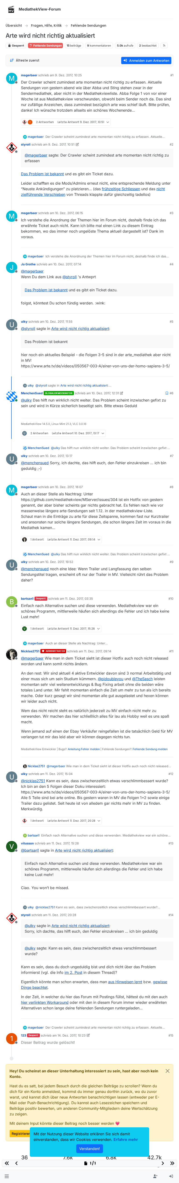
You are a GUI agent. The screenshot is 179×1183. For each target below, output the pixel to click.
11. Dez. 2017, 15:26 (65, 843)
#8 (171, 487)
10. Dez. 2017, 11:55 (58, 321)
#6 (171, 393)
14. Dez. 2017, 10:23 (72, 1035)
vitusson (27, 843)
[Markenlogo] (11, 9)
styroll (26, 144)
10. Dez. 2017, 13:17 (58, 456)
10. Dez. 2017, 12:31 (105, 393)
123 (23, 1035)
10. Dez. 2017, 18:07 (69, 487)
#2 (171, 144)
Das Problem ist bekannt (42, 174)
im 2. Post (73, 972)
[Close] (167, 1070)
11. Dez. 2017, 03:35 (79, 598)
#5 (171, 321)
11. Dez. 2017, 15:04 (58, 774)
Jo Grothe (28, 264)
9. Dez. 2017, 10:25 (68, 75)
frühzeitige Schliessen (121, 188)
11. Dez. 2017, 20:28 (62, 915)
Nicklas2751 (30, 651)
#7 (171, 456)
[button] (6, 1176)
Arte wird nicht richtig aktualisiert (80, 328)
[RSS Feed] (164, 45)
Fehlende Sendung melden (150, 749)
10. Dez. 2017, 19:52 (59, 562)
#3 (171, 213)
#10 (171, 598)
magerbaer (29, 75)
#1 (171, 75)
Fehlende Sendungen (47, 45)
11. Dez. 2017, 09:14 (97, 651)
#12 (171, 774)
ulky (24, 321)
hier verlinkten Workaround (45, 1002)
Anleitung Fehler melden (84, 749)
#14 (171, 915)
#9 (171, 562)
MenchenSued (32, 393)
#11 (171, 651)
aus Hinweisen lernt (125, 981)
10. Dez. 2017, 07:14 (67, 264)
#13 (171, 843)
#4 (171, 264)
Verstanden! (89, 1148)
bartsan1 (27, 598)
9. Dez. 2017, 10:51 (61, 144)
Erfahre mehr (126, 1139)
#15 (171, 1035)
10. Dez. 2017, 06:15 (69, 213)
